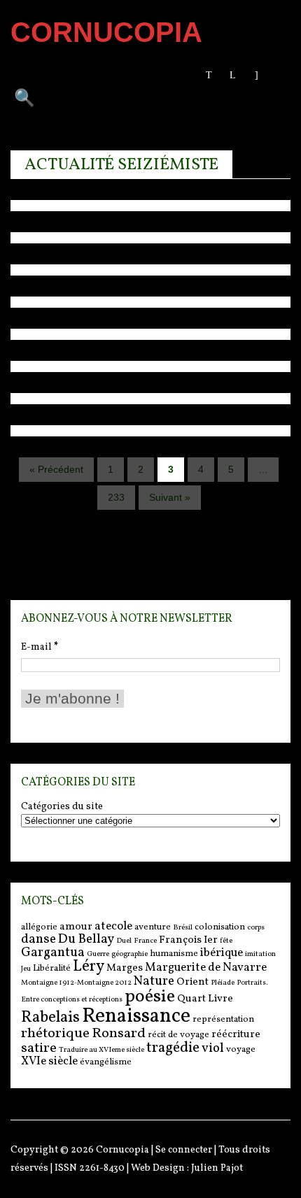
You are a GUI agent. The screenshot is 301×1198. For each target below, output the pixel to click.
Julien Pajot (217, 1168)
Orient (192, 982)
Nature (154, 981)
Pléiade (222, 983)
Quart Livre (205, 999)
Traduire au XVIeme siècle (101, 1050)
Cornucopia (122, 1150)
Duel (124, 941)
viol (213, 1048)
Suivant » (169, 497)
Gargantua (53, 952)
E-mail (39, 647)
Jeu (26, 969)
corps (256, 927)
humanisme (174, 953)
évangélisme (106, 1062)
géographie (129, 954)
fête (226, 941)
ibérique (221, 953)
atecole (113, 926)
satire (39, 1048)
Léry (88, 967)
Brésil (182, 927)
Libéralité (52, 968)
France (145, 941)
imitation (260, 954)
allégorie (39, 927)
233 (116, 497)
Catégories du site (62, 807)
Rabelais (50, 1018)
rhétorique (55, 1033)
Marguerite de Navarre (206, 968)
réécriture (235, 1034)
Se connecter (183, 1150)
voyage (240, 1049)
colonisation (220, 927)
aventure (152, 927)
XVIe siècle (49, 1061)
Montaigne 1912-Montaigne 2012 (76, 983)
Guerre (98, 954)
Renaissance (136, 1016)
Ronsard (119, 1033)
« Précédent (56, 469)
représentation (223, 1019)
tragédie (173, 1048)
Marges (124, 968)
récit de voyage (178, 1034)
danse (38, 939)
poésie (150, 996)
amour (75, 927)
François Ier (188, 940)
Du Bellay (86, 939)
